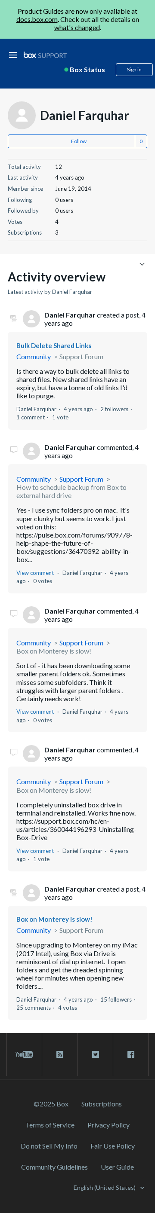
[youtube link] (24, 1054)
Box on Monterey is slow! (53, 651)
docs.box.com (37, 19)
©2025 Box (51, 1104)
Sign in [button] (134, 69)
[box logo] (45, 55)
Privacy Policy (108, 1125)
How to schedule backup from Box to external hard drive (71, 491)
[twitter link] (95, 1054)
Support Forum (81, 356)
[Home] (45, 55)
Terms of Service (49, 1125)
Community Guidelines (54, 1167)
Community (33, 356)
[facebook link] (130, 1054)
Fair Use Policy (112, 1146)
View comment (35, 572)
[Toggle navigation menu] (141, 263)
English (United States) (105, 1187)
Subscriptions (101, 1104)
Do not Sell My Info (49, 1146)
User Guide (117, 1167)
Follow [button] (79, 141)
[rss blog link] (59, 1054)
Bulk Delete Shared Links (53, 345)
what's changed (77, 27)
